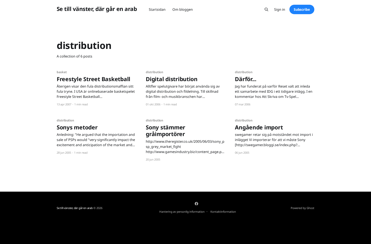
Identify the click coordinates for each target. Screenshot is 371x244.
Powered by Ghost (302, 208)
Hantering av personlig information (182, 212)
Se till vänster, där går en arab (97, 9)
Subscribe (302, 9)
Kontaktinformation (223, 212)
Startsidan (157, 9)
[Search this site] (266, 9)
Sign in (279, 9)
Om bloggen (182, 9)
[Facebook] (196, 203)
